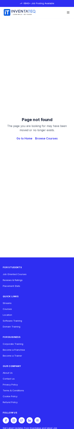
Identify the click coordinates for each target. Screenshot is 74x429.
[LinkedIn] (30, 420)
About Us (8, 372)
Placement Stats (11, 286)
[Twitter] (22, 420)
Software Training (12, 320)
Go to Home (24, 138)
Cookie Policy (10, 396)
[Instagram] (14, 420)
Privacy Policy (10, 384)
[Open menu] (68, 12)
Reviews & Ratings (13, 280)
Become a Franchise (14, 349)
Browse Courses (46, 138)
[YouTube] (37, 420)
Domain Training (11, 326)
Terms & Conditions (13, 390)
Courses (7, 309)
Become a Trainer (12, 355)
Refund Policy (10, 402)
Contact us (9, 378)
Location (7, 314)
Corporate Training (13, 344)
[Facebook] (6, 420)
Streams (7, 303)
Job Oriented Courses (15, 274)
